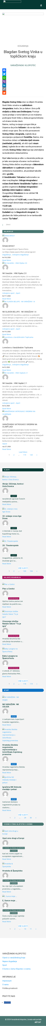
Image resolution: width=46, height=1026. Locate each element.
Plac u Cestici (8, 588)
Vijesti (4, 444)
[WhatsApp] (23, 78)
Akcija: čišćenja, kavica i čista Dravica (13, 485)
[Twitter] (23, 74)
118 (24, 684)
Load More (23, 452)
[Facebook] (23, 70)
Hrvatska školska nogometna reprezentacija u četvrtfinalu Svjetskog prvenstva (12, 750)
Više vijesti (23, 568)
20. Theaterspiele (10, 545)
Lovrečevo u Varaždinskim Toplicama (17, 347)
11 (31, 929)
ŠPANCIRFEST (8, 246)
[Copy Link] (23, 89)
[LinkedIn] (23, 85)
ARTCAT (38, 1022)
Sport (18, 293)
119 (24, 455)
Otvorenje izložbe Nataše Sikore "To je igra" (11, 623)
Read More (6, 260)
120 (31, 455)
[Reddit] (23, 93)
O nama (5, 984)
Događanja (23, 46)
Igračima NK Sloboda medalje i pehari (11, 788)
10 (25, 929)
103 (24, 571)
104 (31, 571)
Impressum (7, 981)
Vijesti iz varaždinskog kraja (13, 958)
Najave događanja (9, 961)
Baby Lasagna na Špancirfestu (9, 657)
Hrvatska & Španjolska (12, 871)
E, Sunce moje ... (9, 900)
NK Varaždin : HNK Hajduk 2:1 (14, 383)
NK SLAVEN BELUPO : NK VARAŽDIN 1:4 (19, 312)
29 (25, 818)
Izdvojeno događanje (20, 255)
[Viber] (23, 81)
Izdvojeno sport (8, 293)
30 (31, 818)
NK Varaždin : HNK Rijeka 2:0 (14, 273)
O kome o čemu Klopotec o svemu (16, 969)
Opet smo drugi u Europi (13, 838)
